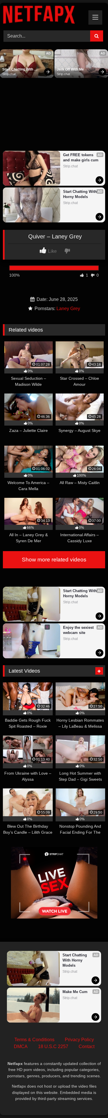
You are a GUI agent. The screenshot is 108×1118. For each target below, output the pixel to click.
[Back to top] (90, 1101)
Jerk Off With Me (70, 69)
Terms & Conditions (34, 1039)
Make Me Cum (75, 992)
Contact (86, 1046)
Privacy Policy (79, 1039)
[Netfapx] (44, 16)
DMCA (21, 1046)
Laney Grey (68, 308)
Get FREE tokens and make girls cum (80, 157)
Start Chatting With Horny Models (18, 69)
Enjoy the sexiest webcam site (79, 630)
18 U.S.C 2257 (53, 1046)
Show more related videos (54, 560)
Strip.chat (9, 74)
